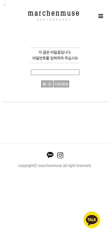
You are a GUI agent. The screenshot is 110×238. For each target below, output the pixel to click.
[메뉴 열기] (100, 16)
